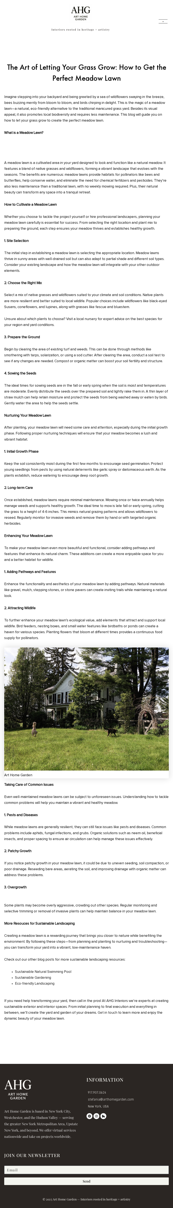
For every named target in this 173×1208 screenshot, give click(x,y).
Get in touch (107, 1013)
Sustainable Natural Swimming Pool (43, 972)
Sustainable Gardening (33, 978)
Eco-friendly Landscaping (34, 983)
